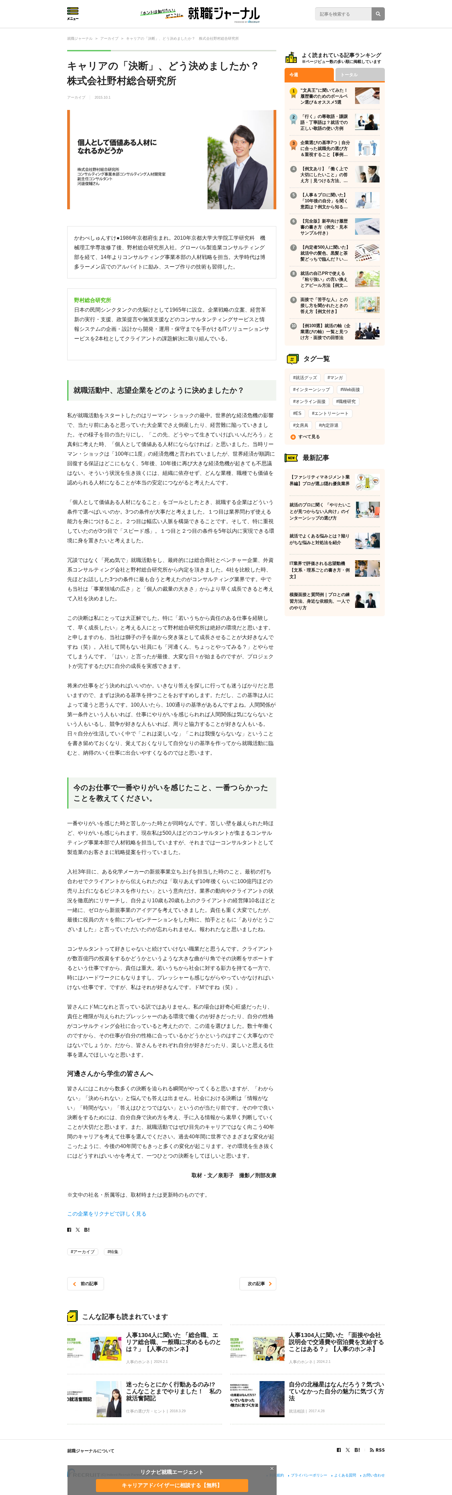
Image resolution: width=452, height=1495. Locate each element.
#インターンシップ (311, 389)
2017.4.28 (317, 1411)
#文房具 (300, 425)
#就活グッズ (305, 377)
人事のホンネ (138, 1362)
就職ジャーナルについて (90, 1450)
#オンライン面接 (309, 401)
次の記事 (256, 1283)
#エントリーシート (330, 413)
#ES (297, 413)
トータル (349, 74)
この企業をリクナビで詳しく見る (107, 1214)
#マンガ (335, 377)
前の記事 (89, 1283)
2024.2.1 (161, 1362)
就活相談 (297, 1411)
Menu (72, 13)
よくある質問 (345, 1475)
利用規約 (276, 1475)
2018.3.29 (178, 1411)
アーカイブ (76, 97)
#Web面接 (350, 389)
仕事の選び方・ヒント (146, 1411)
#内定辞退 (329, 425)
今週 (294, 74)
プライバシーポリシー (309, 1475)
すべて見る (309, 436)
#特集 (113, 1251)
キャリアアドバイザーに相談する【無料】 (172, 1485)
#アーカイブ (83, 1251)
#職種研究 (346, 401)
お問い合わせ (374, 1475)
